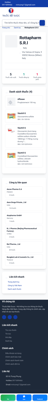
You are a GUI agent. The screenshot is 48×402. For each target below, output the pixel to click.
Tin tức (8, 334)
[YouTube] (40, 3)
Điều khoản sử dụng (13, 353)
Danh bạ (17, 28)
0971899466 (17, 380)
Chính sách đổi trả (12, 364)
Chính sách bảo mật (13, 357)
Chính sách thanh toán (14, 360)
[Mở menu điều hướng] (44, 12)
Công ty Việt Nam (14, 285)
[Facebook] (36, 3)
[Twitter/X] (45, 3)
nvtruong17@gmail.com (20, 385)
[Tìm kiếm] (42, 23)
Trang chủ (6, 28)
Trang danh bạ (13, 282)
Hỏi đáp (8, 337)
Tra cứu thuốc (10, 330)
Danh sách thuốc (14, 289)
